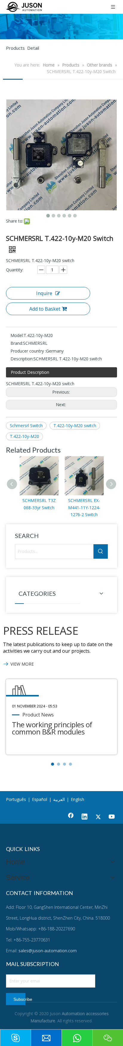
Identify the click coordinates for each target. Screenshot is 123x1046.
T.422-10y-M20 (24, 436)
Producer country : (28, 351)
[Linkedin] (84, 817)
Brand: (16, 343)
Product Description (30, 372)
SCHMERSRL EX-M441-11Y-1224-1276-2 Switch (84, 508)
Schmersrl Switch (26, 425)
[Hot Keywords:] (100, 551)
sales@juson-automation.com (48, 950)
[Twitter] (98, 817)
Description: (21, 359)
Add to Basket (44, 309)
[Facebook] (71, 817)
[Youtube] (112, 817)
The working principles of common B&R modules (52, 728)
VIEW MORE (22, 664)
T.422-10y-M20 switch (74, 425)
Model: (17, 335)
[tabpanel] (61, 717)
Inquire (44, 293)
